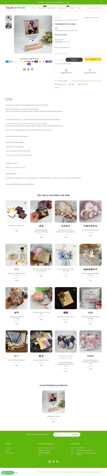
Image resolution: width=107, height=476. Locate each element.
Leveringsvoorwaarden (44, 450)
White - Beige (69, 358)
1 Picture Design (66, 41)
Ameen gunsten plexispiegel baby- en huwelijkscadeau (41, 269)
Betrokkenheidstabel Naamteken (16, 360)
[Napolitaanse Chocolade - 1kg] (17, 211)
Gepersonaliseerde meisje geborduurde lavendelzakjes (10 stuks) (90, 361)
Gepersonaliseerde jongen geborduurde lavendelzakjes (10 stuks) (65, 364)
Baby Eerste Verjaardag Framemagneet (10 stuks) (41, 230)
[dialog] (91, 8)
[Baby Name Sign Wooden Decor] (90, 211)
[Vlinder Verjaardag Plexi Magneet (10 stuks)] (90, 255)
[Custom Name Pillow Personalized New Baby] (90, 298)
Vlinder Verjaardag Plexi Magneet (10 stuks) (90, 274)
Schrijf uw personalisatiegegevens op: (62, 47)
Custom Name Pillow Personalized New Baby (90, 317)
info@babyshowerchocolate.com (84, 450)
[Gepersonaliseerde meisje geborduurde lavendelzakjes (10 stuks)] (90, 341)
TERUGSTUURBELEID (44, 453)
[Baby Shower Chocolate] (16, 8)
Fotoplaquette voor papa (53, 416)
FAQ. (39, 455)
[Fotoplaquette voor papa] (53, 401)
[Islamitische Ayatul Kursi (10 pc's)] (66, 298)
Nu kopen (93, 59)
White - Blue (62, 358)
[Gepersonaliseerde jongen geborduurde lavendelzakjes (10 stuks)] (66, 341)
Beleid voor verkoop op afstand (46, 448)
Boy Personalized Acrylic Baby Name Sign (66, 269)
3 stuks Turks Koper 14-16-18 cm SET (41, 313)
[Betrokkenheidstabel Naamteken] (17, 341)
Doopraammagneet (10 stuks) (41, 360)
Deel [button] (57, 87)
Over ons (8, 448)
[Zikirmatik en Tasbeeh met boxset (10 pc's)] (17, 255)
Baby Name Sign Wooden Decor (90, 230)
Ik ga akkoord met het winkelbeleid (64, 63)
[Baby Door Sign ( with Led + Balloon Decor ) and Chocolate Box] (66, 211)
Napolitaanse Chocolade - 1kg (16, 225)
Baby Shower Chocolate (47, 472)
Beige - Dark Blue (62, 356)
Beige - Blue (70, 356)
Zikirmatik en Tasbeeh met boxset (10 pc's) (16, 274)
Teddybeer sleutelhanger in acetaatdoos (17, 317)
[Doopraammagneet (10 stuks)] (41, 341)
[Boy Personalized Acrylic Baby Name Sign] (66, 255)
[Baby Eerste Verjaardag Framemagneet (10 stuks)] (41, 211)
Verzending (65, 30)
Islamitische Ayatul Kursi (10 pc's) (66, 316)
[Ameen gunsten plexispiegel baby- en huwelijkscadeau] (41, 255)
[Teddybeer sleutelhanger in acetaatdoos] (17, 298)
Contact (8, 450)
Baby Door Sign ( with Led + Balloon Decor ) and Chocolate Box (65, 230)
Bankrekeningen (10, 453)
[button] (47, 34)
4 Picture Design (58, 41)
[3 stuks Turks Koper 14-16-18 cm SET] (41, 298)
